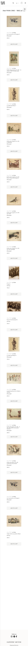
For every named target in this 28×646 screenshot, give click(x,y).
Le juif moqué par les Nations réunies (13, 392)
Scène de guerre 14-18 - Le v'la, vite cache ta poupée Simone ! (13, 427)
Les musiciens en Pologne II (13, 34)
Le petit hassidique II (11, 355)
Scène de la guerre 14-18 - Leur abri (13, 213)
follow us (14, 634)
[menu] (25, 3)
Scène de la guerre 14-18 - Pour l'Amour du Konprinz (13, 177)
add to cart (14, 44)
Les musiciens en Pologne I (13, 498)
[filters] (25, 9)
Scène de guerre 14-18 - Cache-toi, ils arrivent (13, 463)
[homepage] (3, 2)
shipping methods (14, 645)
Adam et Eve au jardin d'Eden (14, 533)
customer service (14, 642)
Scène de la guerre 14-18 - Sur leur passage (13, 249)
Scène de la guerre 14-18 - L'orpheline (13, 142)
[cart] (22, 3)
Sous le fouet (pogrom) (12, 319)
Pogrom (8, 284)
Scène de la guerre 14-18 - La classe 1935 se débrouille (14, 70)
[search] (13, 3)
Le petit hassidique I (11, 105)
